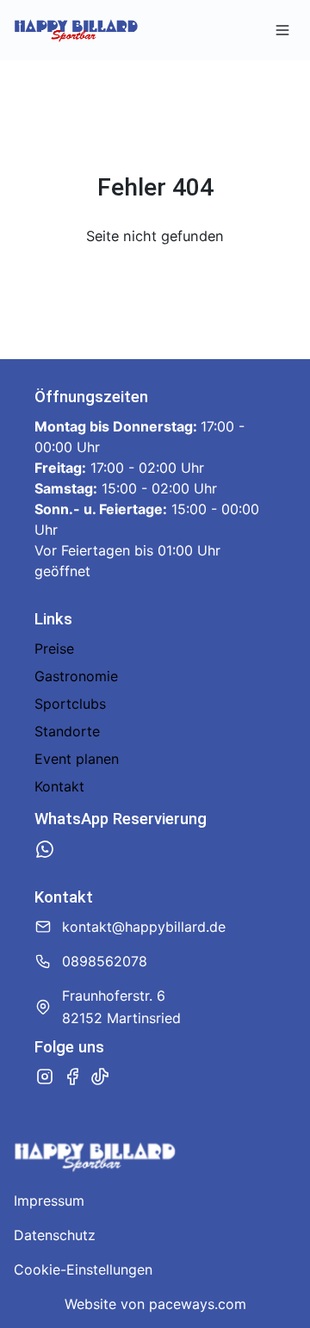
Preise (54, 648)
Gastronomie (76, 676)
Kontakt (59, 786)
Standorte (67, 731)
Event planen (76, 758)
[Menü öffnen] (282, 30)
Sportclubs (70, 703)
